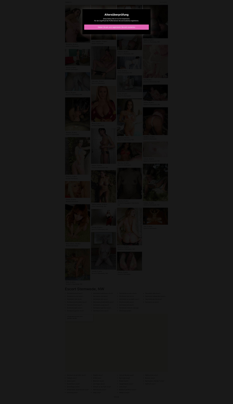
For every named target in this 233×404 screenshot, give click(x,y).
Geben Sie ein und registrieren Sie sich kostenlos (116, 27)
